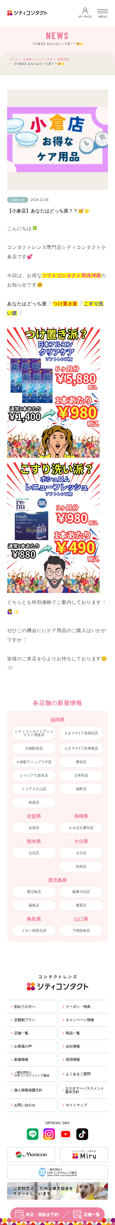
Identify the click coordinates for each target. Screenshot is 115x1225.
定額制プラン (24, 1020)
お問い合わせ (24, 1105)
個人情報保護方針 (28, 1090)
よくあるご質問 (78, 1074)
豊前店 (81, 762)
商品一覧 (73, 1033)
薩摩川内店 (81, 892)
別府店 (81, 866)
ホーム (13, 59)
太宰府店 (81, 775)
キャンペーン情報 (80, 1020)
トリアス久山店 (34, 789)
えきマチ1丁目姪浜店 (81, 733)
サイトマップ (76, 1105)
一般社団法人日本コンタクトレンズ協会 (32, 1074)
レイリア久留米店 (34, 775)
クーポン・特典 (78, 1007)
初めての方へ (24, 1007)
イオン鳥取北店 (34, 931)
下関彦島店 (81, 931)
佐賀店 (34, 828)
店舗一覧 (91, 1214)
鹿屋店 (81, 905)
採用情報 (73, 1060)
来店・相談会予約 (42, 1214)
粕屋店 (34, 802)
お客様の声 (23, 1046)
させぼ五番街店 (81, 828)
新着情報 (63, 59)
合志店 (34, 853)
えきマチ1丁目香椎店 (81, 748)
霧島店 (34, 905)
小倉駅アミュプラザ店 (37, 59)
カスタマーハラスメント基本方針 (84, 1090)
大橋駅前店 (34, 748)
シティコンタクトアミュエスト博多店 (33, 733)
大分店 (81, 853)
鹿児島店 (34, 892)
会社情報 (73, 1046)
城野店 (81, 789)
